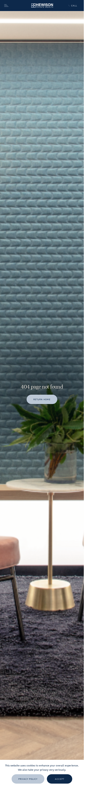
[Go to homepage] (42, 5)
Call (74, 5)
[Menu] (14, 5)
